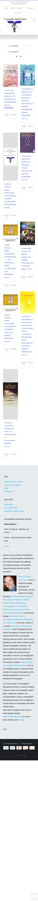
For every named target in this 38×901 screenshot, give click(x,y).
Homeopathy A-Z (9, 606)
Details (14, 114)
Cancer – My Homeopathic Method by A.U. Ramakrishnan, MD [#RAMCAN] (10, 96)
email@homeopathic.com (19, 4)
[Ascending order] (29, 46)
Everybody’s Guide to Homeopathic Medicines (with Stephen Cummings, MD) (18, 619)
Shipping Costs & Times (13, 482)
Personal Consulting (12, 485)
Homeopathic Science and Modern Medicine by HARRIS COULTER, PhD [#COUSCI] (27, 257)
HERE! (20, 720)
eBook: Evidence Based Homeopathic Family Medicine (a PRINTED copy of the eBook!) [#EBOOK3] (10, 326)
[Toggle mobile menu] (34, 20)
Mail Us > (7, 546)
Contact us (8, 492)
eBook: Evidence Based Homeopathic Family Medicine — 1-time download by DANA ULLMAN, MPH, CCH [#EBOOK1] (10, 259)
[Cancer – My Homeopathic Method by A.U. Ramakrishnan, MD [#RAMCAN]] (10, 76)
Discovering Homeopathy (12, 613)
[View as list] (21, 57)
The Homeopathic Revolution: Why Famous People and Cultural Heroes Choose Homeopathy (18, 599)
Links (6, 488)
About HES (8, 505)
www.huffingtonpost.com (12, 717)
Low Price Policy (10, 508)
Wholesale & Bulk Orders (14, 511)
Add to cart (7, 115)
